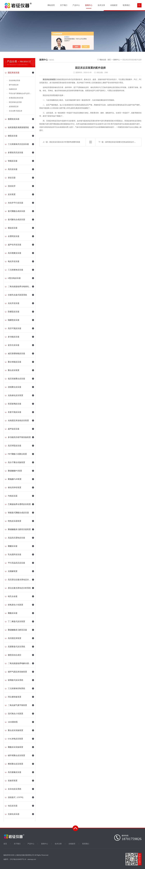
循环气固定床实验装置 (17, 672)
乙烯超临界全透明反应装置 (19, 504)
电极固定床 (13, 89)
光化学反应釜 (13, 303)
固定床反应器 (13, 73)
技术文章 (101, 5)
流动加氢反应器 (14, 80)
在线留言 (114, 5)
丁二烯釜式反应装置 (16, 621)
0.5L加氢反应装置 (15, 739)
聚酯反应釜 (12, 613)
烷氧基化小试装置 (15, 605)
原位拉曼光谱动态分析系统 (19, 588)
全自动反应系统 (14, 789)
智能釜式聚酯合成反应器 (18, 513)
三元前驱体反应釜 (15, 270)
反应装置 (11, 194)
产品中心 (76, 5)
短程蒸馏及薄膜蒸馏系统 (18, 127)
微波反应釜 (12, 228)
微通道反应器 (13, 119)
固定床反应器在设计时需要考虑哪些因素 (64, 142)
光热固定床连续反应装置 (18, 420)
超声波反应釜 (13, 429)
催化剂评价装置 (14, 487)
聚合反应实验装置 (15, 730)
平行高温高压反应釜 (16, 563)
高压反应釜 (12, 169)
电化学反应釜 (13, 261)
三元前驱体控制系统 (16, 688)
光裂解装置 (12, 571)
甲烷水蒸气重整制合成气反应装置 (21, 93)
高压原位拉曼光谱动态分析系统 (19, 580)
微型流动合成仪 (14, 655)
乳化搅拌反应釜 (14, 554)
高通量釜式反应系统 (16, 647)
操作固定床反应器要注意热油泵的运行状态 (121, 142)
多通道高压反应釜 (15, 152)
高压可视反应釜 (14, 328)
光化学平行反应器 (15, 203)
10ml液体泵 (13, 722)
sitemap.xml (31, 859)
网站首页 (51, 5)
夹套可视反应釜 (14, 412)
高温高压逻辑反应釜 (16, 538)
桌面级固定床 (13, 106)
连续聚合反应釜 (14, 387)
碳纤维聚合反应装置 (16, 755)
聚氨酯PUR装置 (14, 479)
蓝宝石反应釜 (13, 345)
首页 (109, 60)
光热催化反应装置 (15, 395)
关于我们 (63, 5)
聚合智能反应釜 (14, 362)
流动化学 (11, 186)
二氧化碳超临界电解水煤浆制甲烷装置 (19, 663)
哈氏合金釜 (12, 596)
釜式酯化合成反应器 (16, 219)
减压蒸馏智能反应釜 (16, 353)
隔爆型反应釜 (13, 320)
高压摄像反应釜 (14, 772)
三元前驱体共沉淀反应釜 (18, 144)
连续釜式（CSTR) (15, 797)
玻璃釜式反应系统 (15, 680)
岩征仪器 (11, 178)
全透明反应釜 (13, 236)
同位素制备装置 (14, 697)
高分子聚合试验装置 (16, 462)
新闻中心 (88, 5)
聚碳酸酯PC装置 (15, 471)
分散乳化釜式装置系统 (17, 295)
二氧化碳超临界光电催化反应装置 (19, 286)
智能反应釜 (12, 161)
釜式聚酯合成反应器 (16, 211)
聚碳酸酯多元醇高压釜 (17, 630)
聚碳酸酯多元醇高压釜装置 (19, 529)
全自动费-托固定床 (15, 111)
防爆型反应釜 (13, 312)
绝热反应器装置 (14, 521)
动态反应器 (12, 806)
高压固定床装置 (14, 638)
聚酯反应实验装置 (15, 747)
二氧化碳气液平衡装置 (17, 705)
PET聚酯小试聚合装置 (17, 454)
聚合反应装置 (13, 370)
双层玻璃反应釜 (14, 404)
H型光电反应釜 (14, 278)
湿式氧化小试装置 (15, 714)
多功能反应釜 (13, 337)
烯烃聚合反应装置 (15, 764)
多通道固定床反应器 (16, 98)
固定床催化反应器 (15, 102)
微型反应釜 (12, 136)
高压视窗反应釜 (14, 253)
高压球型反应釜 (14, 446)
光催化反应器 (13, 814)
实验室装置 (12, 781)
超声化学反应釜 (14, 245)
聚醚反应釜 (12, 546)
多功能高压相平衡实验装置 (19, 437)
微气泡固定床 (13, 85)
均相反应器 (12, 496)
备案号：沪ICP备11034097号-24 (15, 859)
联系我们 (126, 5)
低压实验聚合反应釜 (16, 379)
